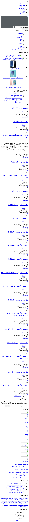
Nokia (23, 111)
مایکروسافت (19, 37)
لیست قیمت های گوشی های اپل (14, 99)
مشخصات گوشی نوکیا (24, 498)
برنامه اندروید (22, 8)
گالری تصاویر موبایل (10, 502)
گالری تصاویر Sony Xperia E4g (17, 489)
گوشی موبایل (19, 499)
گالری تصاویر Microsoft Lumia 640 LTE (15, 488)
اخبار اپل (10, 498)
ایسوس (20, 46)
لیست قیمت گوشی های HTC (15, 93)
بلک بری (19, 498)
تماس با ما (22, 14)
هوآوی (20, 38)
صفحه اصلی (22, 4)
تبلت (4, 502)
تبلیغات (23, 12)
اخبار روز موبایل (21, 47)
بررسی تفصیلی (21, 140)
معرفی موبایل (16, 503)
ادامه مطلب (25, 117)
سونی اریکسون (22, 503)
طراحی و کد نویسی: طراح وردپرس (19, 520)
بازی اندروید (22, 9)
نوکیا (24, 505)
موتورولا (20, 44)
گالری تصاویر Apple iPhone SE (17, 483)
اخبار (24, 11)
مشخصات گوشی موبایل (13, 505)
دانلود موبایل (22, 5)
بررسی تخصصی (21, 6)
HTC (22, 499)
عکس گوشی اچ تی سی (12, 499)
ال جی (20, 43)
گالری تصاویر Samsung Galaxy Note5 (16, 485)
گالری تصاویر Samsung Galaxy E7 (17, 492)
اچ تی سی (20, 41)
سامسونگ (19, 34)
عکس (6, 502)
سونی (21, 40)
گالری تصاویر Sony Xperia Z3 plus (17, 486)
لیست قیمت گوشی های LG (15, 95)
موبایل (21, 506)
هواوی (15, 502)
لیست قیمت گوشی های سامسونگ (13, 98)
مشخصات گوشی (14, 498)
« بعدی (20, 396)
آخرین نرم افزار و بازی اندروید (18, 48)
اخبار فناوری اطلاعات (20, 502)
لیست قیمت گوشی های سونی (15, 96)
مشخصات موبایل (20, 505)
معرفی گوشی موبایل (4, 499)
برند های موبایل (21, 33)
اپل (21, 36)
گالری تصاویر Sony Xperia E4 (18, 490)
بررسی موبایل (6, 505)
